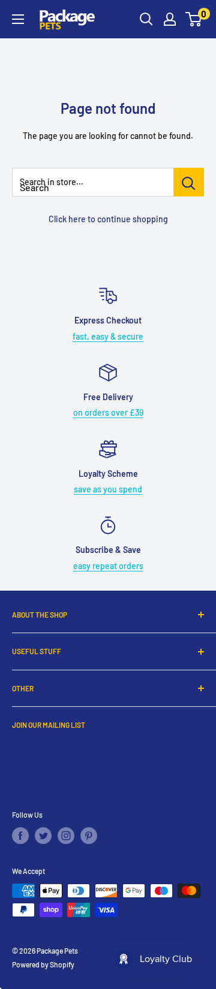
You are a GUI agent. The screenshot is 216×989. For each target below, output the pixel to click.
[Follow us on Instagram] (66, 835)
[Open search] (146, 19)
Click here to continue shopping (108, 219)
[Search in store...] (188, 182)
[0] (194, 19)
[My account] (170, 19)
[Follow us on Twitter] (43, 835)
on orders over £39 (108, 412)
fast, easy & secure (108, 336)
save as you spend (108, 489)
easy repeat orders (108, 566)
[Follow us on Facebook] (20, 835)
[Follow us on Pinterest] (88, 835)
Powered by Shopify (43, 964)
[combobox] (92, 182)
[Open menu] (18, 19)
